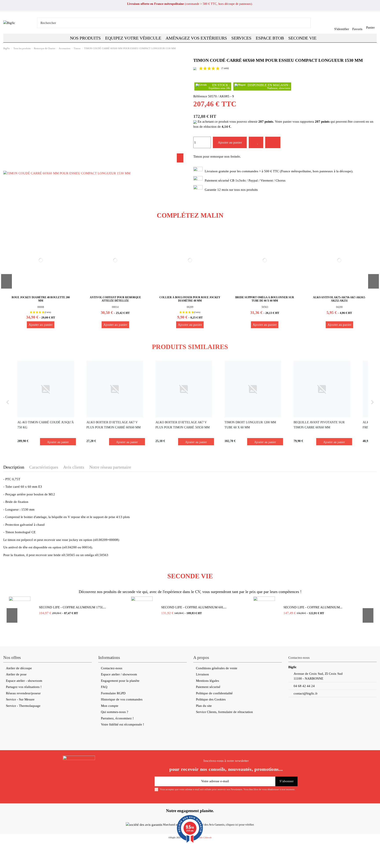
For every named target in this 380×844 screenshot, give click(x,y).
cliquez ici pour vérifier (240, 824)
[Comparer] (70, 249)
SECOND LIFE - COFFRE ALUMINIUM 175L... (72, 607)
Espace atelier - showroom (24, 680)
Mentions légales (207, 680)
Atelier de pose (16, 674)
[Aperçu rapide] (70, 233)
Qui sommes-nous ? (114, 712)
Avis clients (73, 467)
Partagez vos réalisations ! (24, 687)
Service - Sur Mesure (20, 699)
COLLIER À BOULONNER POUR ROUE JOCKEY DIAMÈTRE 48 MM (189, 299)
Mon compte (109, 706)
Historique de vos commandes (121, 699)
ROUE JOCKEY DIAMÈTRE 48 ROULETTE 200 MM (41, 299)
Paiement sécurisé (208, 687)
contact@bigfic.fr (306, 693)
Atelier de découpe (19, 668)
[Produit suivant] (375, 48)
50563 (264, 307)
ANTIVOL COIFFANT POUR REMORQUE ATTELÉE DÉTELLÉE (115, 299)
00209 (190, 307)
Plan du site (204, 706)
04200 (339, 307)
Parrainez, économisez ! (117, 718)
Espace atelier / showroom (119, 674)
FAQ (104, 687)
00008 (40, 307)
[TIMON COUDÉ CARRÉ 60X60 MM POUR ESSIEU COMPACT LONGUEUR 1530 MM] (66, 173)
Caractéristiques (43, 467)
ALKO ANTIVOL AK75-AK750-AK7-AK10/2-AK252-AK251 (339, 299)
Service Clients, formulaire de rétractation (224, 712)
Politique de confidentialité (214, 693)
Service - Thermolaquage (23, 706)
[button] (270, 38)
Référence (200, 96)
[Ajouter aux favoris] (256, 142)
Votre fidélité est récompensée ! (122, 724)
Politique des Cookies (211, 699)
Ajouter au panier (230, 142)
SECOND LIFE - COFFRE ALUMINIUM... (312, 607)
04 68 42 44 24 (304, 686)
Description (13, 467)
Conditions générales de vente (216, 668)
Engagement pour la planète (120, 680)
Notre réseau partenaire (110, 467)
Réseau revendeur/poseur (23, 693)
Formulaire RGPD (113, 693)
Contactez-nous (111, 668)
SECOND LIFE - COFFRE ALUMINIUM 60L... (194, 607)
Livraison (202, 674)
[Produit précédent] (370, 48)
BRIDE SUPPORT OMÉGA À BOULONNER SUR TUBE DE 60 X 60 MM (264, 299)
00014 (115, 307)
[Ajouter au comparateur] (272, 142)
